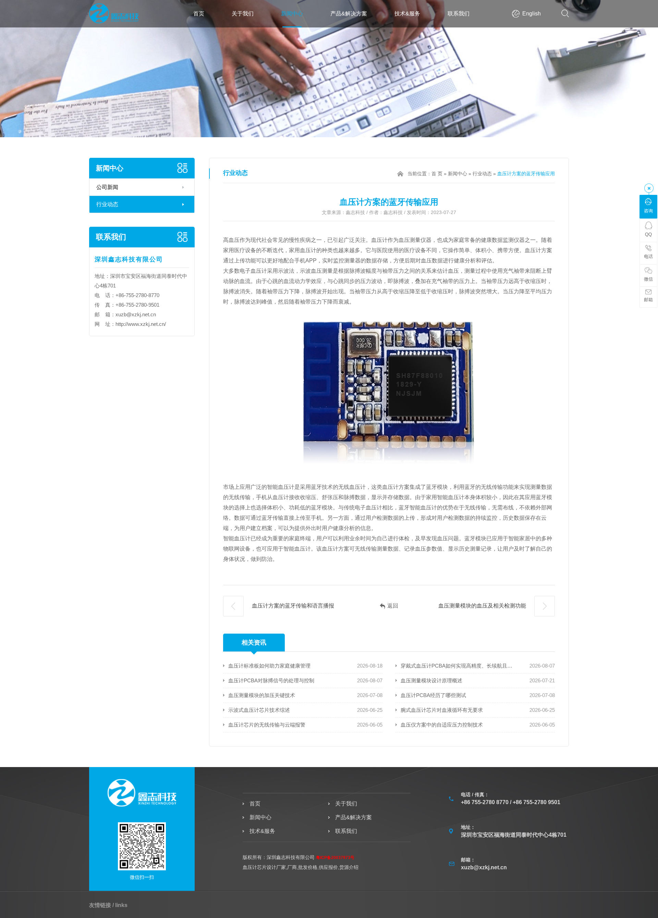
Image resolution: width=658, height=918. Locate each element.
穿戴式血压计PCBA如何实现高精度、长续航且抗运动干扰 (457, 666)
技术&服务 (407, 13)
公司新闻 (107, 187)
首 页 (436, 173)
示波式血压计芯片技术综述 (259, 710)
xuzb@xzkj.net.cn (135, 314)
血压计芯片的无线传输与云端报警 (266, 725)
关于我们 (243, 13)
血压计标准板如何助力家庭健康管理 (269, 666)
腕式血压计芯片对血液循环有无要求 (442, 710)
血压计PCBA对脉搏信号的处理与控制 (271, 680)
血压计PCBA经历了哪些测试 (433, 695)
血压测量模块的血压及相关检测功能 (482, 606)
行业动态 (107, 204)
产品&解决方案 (348, 13)
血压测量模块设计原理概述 (431, 680)
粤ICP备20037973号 (335, 857)
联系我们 (459, 13)
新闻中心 (292, 13)
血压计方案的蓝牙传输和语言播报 (292, 606)
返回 (392, 606)
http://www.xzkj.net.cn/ (140, 324)
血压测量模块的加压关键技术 (261, 695)
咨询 (648, 210)
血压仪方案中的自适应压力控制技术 (442, 725)
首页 (198, 13)
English (531, 13)
